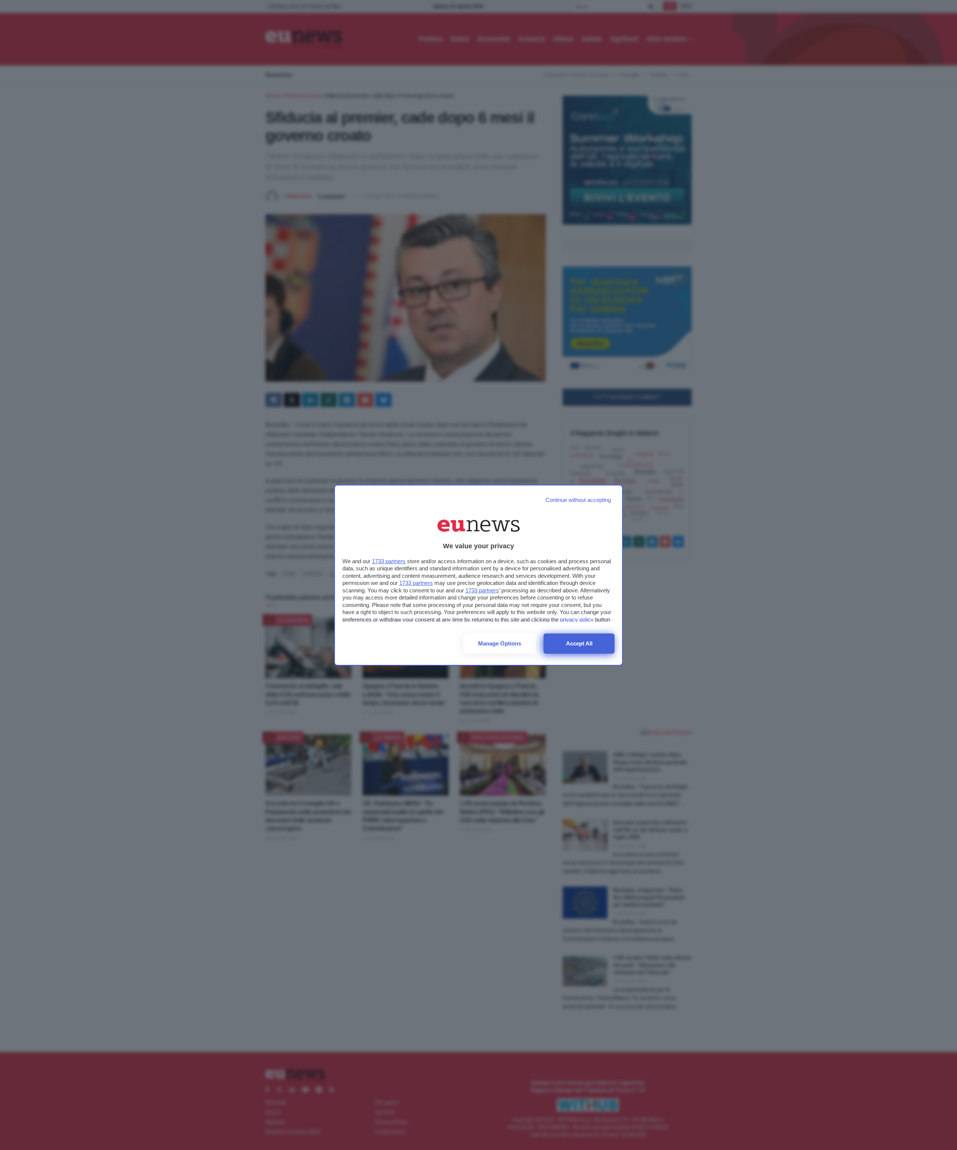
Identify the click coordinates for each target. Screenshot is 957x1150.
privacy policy (577, 619)
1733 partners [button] (389, 561)
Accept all (579, 643)
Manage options (499, 643)
